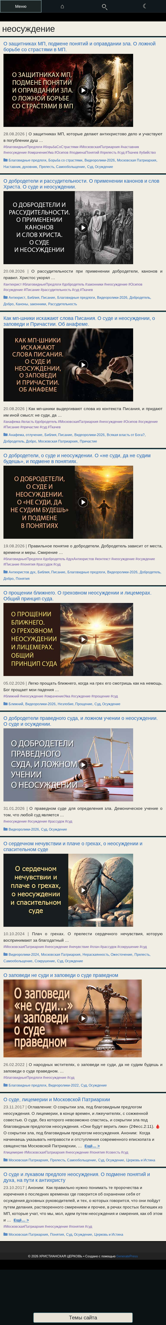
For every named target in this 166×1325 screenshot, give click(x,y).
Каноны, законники (31, 304)
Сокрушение (45, 961)
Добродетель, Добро (19, 441)
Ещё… (90, 1146)
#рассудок (44, 564)
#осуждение (13, 290)
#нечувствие (79, 947)
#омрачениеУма (41, 152)
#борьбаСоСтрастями (60, 147)
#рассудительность (56, 290)
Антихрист (17, 297)
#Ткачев (131, 152)
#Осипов (61, 152)
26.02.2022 (14, 1064)
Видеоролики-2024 (24, 954)
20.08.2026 (14, 271)
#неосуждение (15, 152)
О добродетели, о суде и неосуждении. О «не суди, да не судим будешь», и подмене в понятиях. (77, 458)
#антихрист (12, 284)
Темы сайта (83, 1317)
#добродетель (73, 284)
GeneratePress (127, 1256)
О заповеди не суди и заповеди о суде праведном (60, 975)
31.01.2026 (14, 808)
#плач (94, 947)
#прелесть (108, 152)
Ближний (16, 704)
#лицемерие (13, 1152)
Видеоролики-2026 (100, 160)
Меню (20, 6)
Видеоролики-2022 (63, 1085)
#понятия (27, 564)
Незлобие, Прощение (75, 704)
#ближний (11, 696)
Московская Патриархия (136, 160)
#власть (27, 422)
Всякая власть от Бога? (126, 435)
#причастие (29, 427)
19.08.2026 (14, 546)
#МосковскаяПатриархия (99, 147)
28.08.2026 (14, 134)
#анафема (11, 422)
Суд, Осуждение (100, 167)
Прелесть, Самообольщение (62, 167)
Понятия (23, 578)
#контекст (102, 559)
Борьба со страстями (65, 160)
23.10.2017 (14, 1187)
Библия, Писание (41, 297)
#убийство (147, 152)
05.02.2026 (14, 683)
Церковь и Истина (140, 1160)
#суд (120, 152)
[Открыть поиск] (103, 6)
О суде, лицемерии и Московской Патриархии (56, 1099)
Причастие (88, 441)
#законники (94, 284)
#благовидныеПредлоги (22, 147)
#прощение (100, 696)
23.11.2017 (13, 1107)
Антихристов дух (22, 572)
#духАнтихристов (80, 559)
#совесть (113, 1152)
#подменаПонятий (84, 152)
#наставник (130, 147)
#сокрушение (128, 947)
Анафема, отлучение (25, 435)
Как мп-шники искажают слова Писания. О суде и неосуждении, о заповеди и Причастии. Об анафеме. (79, 321)
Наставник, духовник (20, 167)
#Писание (32, 290)
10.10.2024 (14, 934)
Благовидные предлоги (27, 160)
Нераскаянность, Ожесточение (107, 954)
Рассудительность (62, 304)
